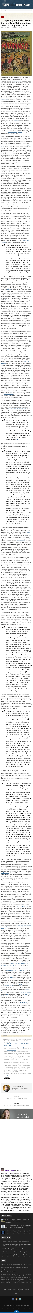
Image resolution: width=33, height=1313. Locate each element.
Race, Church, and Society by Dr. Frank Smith (16, 1241)
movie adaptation (8, 394)
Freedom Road (9, 985)
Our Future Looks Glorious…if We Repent (15, 1252)
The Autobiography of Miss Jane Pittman (16, 970)
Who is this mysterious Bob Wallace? (20, 1232)
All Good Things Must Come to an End (13, 1249)
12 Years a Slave (25, 992)
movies (9, 289)
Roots (11, 977)
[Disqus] (16, 1143)
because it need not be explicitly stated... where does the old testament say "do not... (18, 1227)
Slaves (9, 957)
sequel (20, 984)
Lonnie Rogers (6, 27)
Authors (9, 1290)
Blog (16, 1294)
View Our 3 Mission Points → (9, 1271)
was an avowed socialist (22, 906)
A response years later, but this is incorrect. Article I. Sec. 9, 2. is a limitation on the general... (17, 1221)
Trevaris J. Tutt (23, 1002)
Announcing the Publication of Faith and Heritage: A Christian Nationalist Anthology (17, 1244)
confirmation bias (20, 540)
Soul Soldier (14, 963)
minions (28, 532)
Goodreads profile (11, 1050)
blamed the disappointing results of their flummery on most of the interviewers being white (16, 927)
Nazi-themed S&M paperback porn (17, 408)
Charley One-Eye (22, 963)
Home (5, 1290)
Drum (21, 973)
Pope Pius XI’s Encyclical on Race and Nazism (15, 1255)
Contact (27, 1290)
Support (22, 1290)
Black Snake (22, 967)
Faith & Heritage (16, 4)
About (14, 1290)
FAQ (18, 1290)
